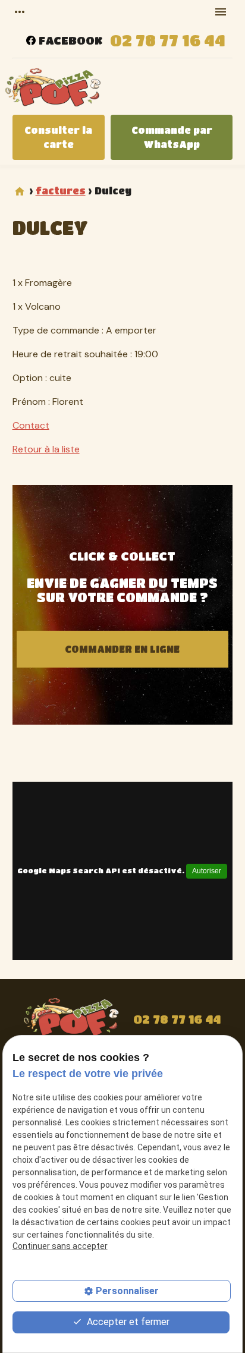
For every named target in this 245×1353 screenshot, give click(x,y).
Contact (30, 425)
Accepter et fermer (126, 1321)
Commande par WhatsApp (171, 137)
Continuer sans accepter (60, 1246)
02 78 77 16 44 (167, 40)
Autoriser (206, 871)
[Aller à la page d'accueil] (52, 89)
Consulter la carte (58, 137)
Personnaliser (127, 1291)
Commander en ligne (122, 649)
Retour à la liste (46, 449)
